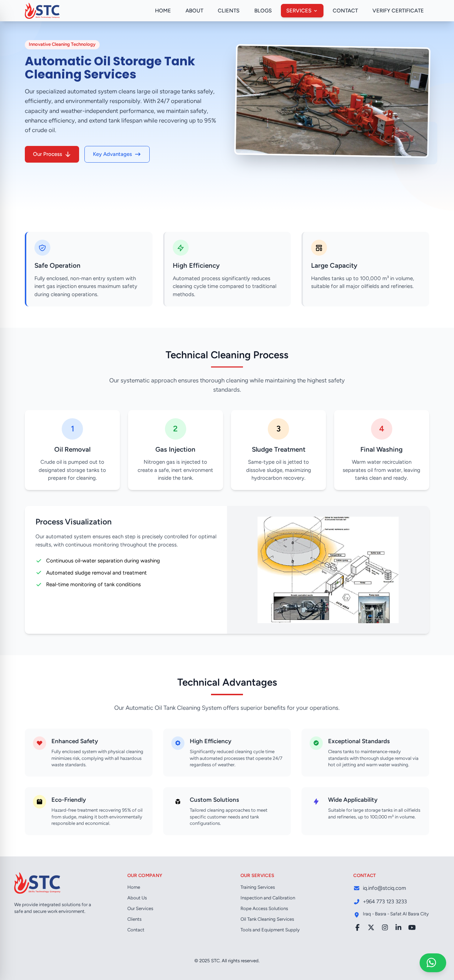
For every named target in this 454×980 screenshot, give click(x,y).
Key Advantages (112, 154)
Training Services (257, 887)
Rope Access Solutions (264, 908)
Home (133, 887)
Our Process (47, 154)
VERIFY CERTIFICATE (398, 10)
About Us (137, 897)
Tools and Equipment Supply (270, 929)
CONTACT (345, 10)
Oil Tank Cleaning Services (267, 919)
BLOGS (263, 10)
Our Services (140, 908)
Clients (134, 919)
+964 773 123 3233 (385, 901)
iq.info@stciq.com (384, 888)
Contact (135, 929)
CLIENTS (228, 10)
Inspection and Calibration (267, 897)
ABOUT (194, 10)
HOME (163, 10)
